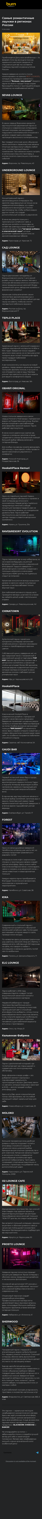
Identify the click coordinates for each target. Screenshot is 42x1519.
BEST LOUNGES (33, 76)
